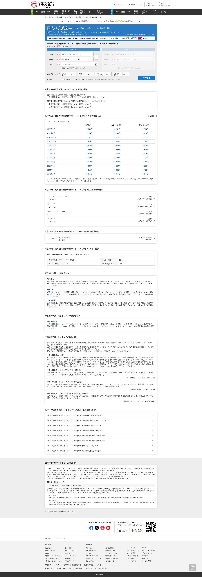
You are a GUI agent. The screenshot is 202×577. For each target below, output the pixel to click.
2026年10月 (51, 137)
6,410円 (89, 170)
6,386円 (89, 166)
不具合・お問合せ (132, 556)
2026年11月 (51, 141)
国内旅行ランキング (71, 561)
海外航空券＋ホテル (92, 556)
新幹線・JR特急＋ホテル (54, 561)
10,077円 (117, 158)
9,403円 (89, 154)
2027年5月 (51, 166)
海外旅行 (89, 545)
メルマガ (140, 4)
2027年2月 (51, 154)
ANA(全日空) (67, 79)
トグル (101, 416)
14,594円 (89, 129)
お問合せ (150, 4)
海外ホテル (89, 548)
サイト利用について (133, 550)
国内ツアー (48, 553)
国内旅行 (48, 545)
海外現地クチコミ (111, 556)
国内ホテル (48, 548)
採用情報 (145, 558)
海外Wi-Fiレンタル (91, 561)
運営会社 (145, 556)
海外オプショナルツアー (93, 558)
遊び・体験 (68, 548)
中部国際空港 (52, 324)
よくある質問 (130, 4)
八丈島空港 (51, 303)
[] (136, 21)
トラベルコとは (118, 4)
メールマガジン (132, 561)
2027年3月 (51, 158)
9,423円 (89, 141)
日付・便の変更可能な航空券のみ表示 (74, 68)
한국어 (99, 565)
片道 (69, 46)
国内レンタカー (69, 553)
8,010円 (89, 162)
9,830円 (117, 170)
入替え (96, 57)
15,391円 (117, 129)
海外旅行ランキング (111, 558)
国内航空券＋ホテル (52, 558)
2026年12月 (51, 145)
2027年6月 (51, 170)
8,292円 (89, 158)
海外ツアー (89, 553)
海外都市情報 (109, 561)
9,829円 (117, 150)
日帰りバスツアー (70, 556)
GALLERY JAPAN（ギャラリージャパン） (69, 568)
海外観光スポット (111, 551)
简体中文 (66, 565)
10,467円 (117, 162)
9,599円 (89, 150)
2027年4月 (51, 162)
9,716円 (117, 145)
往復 (64, 46)
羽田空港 (50, 281)
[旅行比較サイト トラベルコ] (45, 17)
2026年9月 (51, 133)
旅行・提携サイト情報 (149, 550)
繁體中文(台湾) (76, 565)
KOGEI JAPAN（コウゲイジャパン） (97, 568)
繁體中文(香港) (89, 565)
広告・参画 (130, 558)
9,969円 (117, 166)
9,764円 (89, 133)
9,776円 (117, 137)
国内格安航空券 (59, 28)
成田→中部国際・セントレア (81, 254)
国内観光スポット (70, 558)
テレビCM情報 (147, 561)
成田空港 (50, 292)
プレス (144, 548)
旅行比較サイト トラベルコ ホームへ (55, 538)
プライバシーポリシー (149, 553)
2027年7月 (51, 174)
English (58, 565)
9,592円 (89, 137)
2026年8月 (51, 129)
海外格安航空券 (91, 551)
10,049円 (117, 133)
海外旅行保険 (109, 548)
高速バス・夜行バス (71, 551)
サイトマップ (131, 548)
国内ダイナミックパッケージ (54, 556)
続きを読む (57, 286)
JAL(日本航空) (80, 79)
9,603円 (89, 145)
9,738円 (117, 141)
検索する (146, 78)
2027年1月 (51, 150)
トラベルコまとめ (111, 553)
